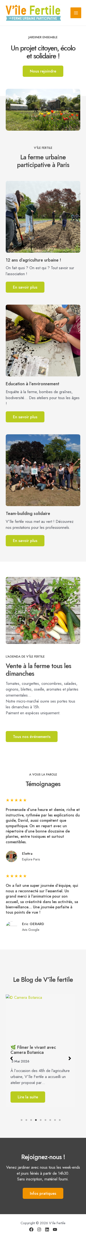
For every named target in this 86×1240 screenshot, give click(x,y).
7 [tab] (50, 1120)
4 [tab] (35, 1120)
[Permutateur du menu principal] (75, 12)
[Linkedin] (47, 1229)
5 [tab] (40, 1120)
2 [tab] (26, 1120)
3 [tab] (31, 1120)
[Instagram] (39, 1229)
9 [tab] (59, 1120)
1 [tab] (21, 1120)
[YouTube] (55, 1229)
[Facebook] (31, 1229)
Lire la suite (28, 1097)
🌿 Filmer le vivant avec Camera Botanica (33, 1050)
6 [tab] (45, 1120)
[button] (11, 1058)
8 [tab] (55, 1120)
